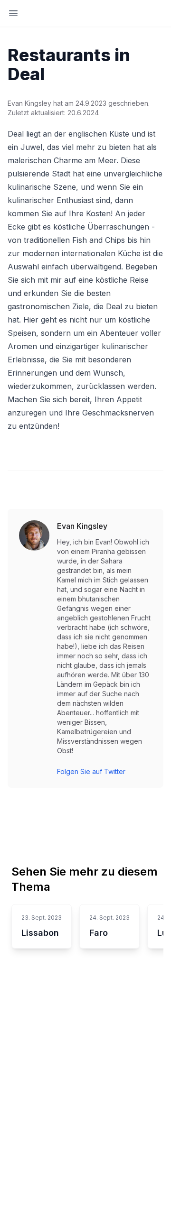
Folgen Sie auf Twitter (91, 771)
